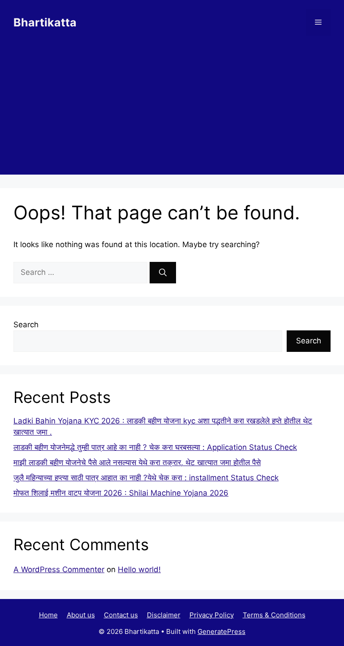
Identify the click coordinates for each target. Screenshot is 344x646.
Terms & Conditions (274, 615)
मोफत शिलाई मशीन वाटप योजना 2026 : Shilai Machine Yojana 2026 (120, 492)
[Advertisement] (172, 112)
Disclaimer (164, 615)
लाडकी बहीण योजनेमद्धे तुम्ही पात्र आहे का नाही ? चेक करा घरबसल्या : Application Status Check (155, 447)
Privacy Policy (211, 615)
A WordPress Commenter (58, 569)
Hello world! (139, 569)
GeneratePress (221, 631)
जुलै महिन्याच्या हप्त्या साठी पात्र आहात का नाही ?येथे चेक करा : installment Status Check (146, 477)
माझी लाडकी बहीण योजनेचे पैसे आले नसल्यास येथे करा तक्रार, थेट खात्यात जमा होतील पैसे (137, 462)
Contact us (121, 615)
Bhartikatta (45, 22)
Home (48, 615)
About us (81, 615)
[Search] (163, 272)
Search (26, 324)
